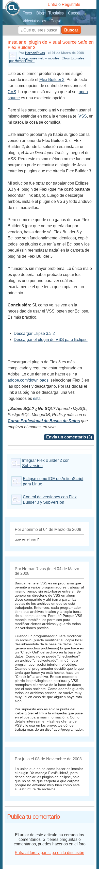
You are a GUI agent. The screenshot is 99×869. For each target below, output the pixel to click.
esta (37, 398)
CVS (12, 92)
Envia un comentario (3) (69, 437)
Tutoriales (55, 13)
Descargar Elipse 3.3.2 (34, 333)
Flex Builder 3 (51, 79)
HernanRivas (35, 53)
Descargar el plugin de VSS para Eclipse (51, 339)
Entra (52, 4)
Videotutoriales (34, 21)
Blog (40, 13)
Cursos (73, 13)
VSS (82, 116)
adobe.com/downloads (28, 380)
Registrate (71, 4)
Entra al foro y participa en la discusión (49, 852)
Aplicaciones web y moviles (39, 58)
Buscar (71, 30)
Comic (56, 21)
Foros (27, 13)
